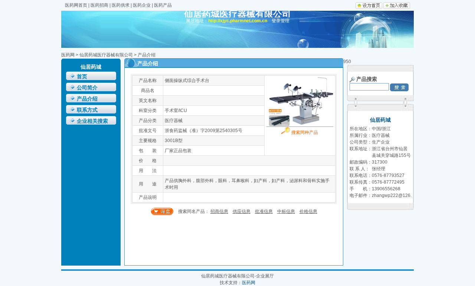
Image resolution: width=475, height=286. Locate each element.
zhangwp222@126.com (396, 195)
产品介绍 (87, 99)
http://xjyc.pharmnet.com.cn (237, 20)
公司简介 (87, 88)
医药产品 (163, 5)
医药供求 (121, 5)
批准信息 (264, 211)
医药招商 (99, 5)
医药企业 (142, 5)
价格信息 (308, 211)
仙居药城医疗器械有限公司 (106, 54)
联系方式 (87, 110)
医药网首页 (76, 5)
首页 (82, 76)
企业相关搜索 (92, 121)
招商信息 (219, 211)
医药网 (68, 54)
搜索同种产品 (304, 132)
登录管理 (280, 20)
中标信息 (286, 211)
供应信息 (241, 211)
